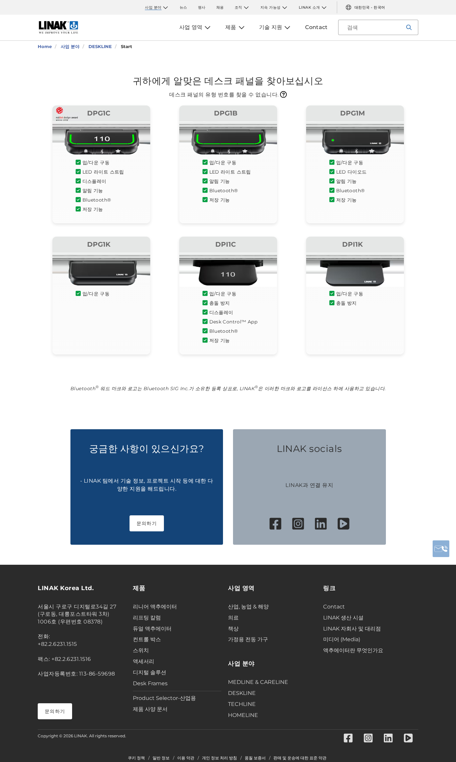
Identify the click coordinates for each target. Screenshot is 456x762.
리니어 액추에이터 (155, 606)
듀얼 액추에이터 (152, 628)
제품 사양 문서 (150, 709)
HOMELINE (243, 715)
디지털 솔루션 (149, 672)
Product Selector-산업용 (164, 698)
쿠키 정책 (136, 758)
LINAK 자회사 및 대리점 (352, 628)
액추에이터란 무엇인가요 (353, 650)
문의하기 (147, 523)
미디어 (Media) (341, 639)
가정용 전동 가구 (248, 639)
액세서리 (143, 661)
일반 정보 (161, 758)
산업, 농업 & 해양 (248, 606)
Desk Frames (150, 683)
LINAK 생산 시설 (343, 617)
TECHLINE (242, 704)
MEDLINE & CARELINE (258, 682)
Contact (334, 606)
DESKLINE (242, 693)
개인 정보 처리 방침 (219, 758)
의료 (233, 617)
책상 (233, 628)
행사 (202, 7)
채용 (220, 7)
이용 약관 (185, 758)
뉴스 (183, 7)
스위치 (141, 650)
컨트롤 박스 (147, 639)
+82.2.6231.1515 (57, 644)
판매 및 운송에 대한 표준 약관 (299, 758)
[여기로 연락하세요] (441, 548)
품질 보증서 (255, 758)
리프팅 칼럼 (147, 617)
